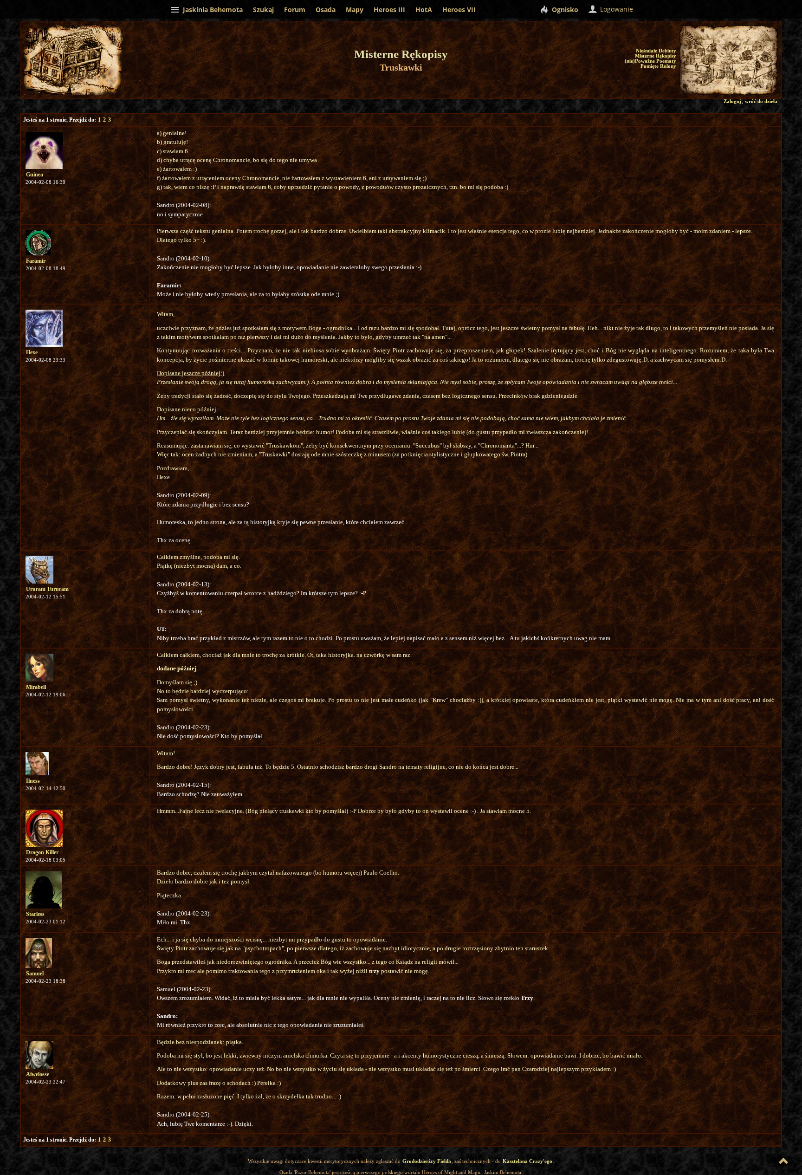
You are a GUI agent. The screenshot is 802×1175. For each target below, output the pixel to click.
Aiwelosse (37, 1074)
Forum (294, 9)
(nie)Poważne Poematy (650, 61)
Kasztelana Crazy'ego (527, 1161)
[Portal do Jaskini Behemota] (770, 87)
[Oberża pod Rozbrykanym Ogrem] (743, 79)
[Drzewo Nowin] (728, 54)
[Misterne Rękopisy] (709, 60)
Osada (326, 9)
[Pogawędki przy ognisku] (757, 84)
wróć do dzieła (761, 101)
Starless (35, 914)
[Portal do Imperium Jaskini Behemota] (746, 68)
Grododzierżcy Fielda (426, 1161)
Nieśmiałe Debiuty (656, 50)
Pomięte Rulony (658, 66)
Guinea (34, 174)
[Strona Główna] (722, 86)
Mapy (354, 9)
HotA (423, 9)
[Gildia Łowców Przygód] (765, 57)
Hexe (32, 352)
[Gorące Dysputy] (745, 54)
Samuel (35, 973)
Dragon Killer (42, 852)
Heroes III (389, 9)
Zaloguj (732, 101)
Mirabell (36, 687)
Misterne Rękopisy (655, 55)
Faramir (35, 261)
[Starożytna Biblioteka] (689, 57)
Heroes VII (459, 9)
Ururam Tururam (47, 589)
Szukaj (263, 9)
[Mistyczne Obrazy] (757, 46)
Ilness (33, 781)
